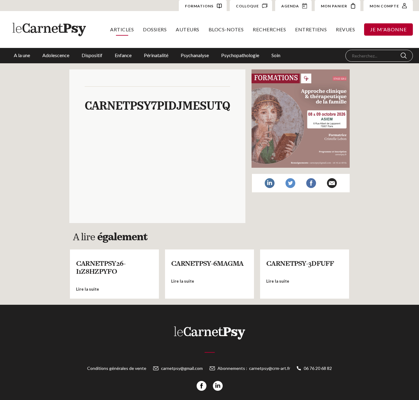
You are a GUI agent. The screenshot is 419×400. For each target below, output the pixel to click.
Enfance (123, 55)
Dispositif (92, 55)
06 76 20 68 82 (318, 368)
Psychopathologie (240, 55)
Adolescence (55, 55)
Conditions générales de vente (116, 368)
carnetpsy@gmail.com (182, 368)
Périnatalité (156, 55)
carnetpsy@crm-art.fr (269, 368)
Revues (345, 29)
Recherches (269, 29)
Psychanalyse (195, 55)
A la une (22, 55)
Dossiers (155, 29)
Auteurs (187, 29)
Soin (275, 55)
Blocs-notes (226, 29)
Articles (122, 29)
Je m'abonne (388, 29)
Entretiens (311, 29)
